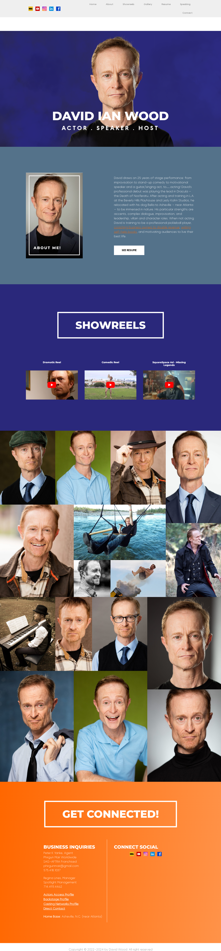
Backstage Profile (56, 899)
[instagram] (44, 8)
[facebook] (58, 8)
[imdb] (31, 8)
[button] (27, 468)
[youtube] (38, 8)
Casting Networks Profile (61, 904)
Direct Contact (54, 908)
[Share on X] (29, 498)
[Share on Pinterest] (42, 498)
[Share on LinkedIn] (47, 498)
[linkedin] (51, 8)
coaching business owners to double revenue (147, 227)
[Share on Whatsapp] (38, 498)
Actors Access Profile (59, 894)
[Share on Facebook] (33, 498)
